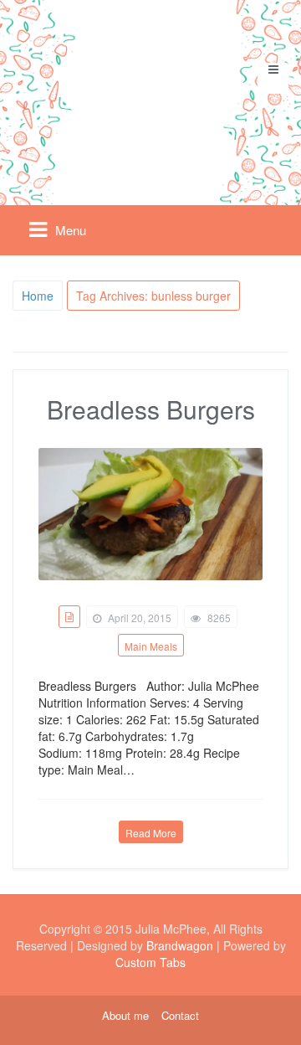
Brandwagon (179, 945)
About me (125, 1015)
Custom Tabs (150, 962)
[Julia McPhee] (151, 95)
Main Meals (151, 646)
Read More (150, 833)
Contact (180, 1015)
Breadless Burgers (151, 409)
